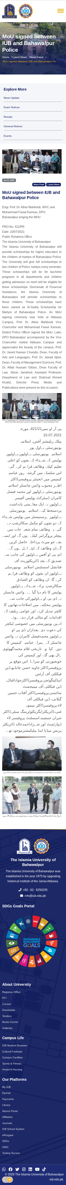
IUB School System (13, 1129)
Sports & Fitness (11, 1063)
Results (8, 117)
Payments (8, 1099)
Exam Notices (12, 107)
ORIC (5, 1147)
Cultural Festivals (12, 1051)
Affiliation (7, 1116)
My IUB (6, 1087)
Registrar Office (11, 992)
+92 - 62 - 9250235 (34, 889)
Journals (7, 1123)
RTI (4, 997)
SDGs (5, 1141)
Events (8, 136)
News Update (11, 98)
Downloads (8, 1009)
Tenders (7, 1016)
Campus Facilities (12, 1057)
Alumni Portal (10, 1111)
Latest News (19, 57)
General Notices (13, 126)
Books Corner (10, 1021)
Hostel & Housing (12, 1069)
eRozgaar (8, 1135)
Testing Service (11, 1153)
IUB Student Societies (14, 1045)
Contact (6, 1004)
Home (5, 57)
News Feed (36, 57)
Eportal (6, 1092)
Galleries (7, 1028)
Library (6, 1104)
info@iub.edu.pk (34, 895)
